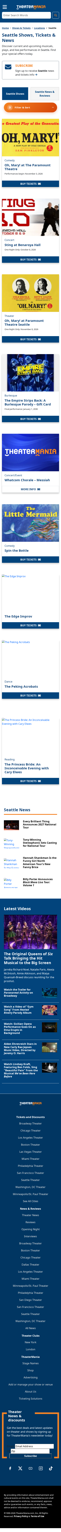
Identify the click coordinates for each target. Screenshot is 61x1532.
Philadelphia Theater (30, 1166)
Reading (10, 759)
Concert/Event (13, 475)
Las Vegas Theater (30, 1151)
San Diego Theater (30, 1300)
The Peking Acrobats (21, 686)
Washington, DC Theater (30, 1187)
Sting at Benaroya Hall (23, 245)
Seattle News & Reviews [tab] (44, 93)
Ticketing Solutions (30, 1398)
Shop (30, 1370)
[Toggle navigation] (2, 6)
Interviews (30, 1236)
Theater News (30, 1215)
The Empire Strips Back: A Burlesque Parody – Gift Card (28, 402)
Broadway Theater (30, 1123)
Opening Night (30, 1229)
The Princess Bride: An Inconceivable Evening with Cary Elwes (27, 768)
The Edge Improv (18, 616)
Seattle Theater (30, 1180)
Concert (9, 240)
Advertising (31, 1377)
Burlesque (11, 395)
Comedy (10, 160)
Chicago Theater (30, 1130)
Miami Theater (31, 1159)
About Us (30, 1391)
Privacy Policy (21, 1516)
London (30, 1349)
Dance (8, 681)
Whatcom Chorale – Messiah (27, 480)
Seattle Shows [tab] (15, 94)
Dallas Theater (30, 1264)
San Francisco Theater (30, 1173)
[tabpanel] (30, 495)
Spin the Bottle (17, 550)
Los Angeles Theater (30, 1137)
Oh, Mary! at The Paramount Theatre (28, 167)
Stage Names (30, 1363)
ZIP (9, 1451)
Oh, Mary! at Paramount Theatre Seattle (24, 322)
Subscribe (30, 1456)
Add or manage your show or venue (30, 1384)
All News (30, 1328)
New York (30, 1342)
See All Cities (30, 1201)
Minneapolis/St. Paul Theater (30, 1194)
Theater (9, 316)
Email (11, 1446)
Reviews (30, 1222)
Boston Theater (30, 1144)
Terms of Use (37, 1516)
